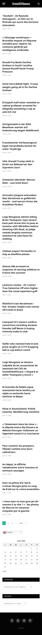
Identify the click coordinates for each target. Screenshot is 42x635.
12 (16, 556)
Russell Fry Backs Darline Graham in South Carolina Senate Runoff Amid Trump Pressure (18, 67)
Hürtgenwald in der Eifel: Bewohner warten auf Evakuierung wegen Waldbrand (20, 127)
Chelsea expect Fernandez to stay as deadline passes (19, 252)
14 (26, 556)
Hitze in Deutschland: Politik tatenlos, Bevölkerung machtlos (20, 410)
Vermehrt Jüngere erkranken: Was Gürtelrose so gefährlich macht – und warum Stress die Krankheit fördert (19, 200)
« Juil (4, 571)
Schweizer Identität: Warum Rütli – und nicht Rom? (18, 181)
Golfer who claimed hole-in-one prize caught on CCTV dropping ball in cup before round (20, 346)
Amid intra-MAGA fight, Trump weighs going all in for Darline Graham (20, 87)
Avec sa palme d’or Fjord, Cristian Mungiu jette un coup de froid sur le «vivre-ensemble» (21, 486)
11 (10, 556)
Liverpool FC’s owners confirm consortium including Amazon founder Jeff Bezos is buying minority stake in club (19, 326)
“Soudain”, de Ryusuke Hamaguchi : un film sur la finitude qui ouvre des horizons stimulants (20, 20)
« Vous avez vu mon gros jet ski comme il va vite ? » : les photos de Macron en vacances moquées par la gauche (20, 506)
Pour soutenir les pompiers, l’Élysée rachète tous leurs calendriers (18, 449)
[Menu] (3, 3)
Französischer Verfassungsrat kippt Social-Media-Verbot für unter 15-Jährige (19, 145)
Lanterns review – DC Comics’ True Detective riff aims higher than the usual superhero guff (20, 288)
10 (5, 556)
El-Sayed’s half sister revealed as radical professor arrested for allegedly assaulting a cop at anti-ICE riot (21, 107)
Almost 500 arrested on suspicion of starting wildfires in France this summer (21, 269)
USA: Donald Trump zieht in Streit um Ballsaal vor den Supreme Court (18, 164)
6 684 (21, 523)
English (9, 532)
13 (21, 556)
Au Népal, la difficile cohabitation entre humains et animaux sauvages (20, 467)
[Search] (38, 3)
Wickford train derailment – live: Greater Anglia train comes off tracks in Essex (20, 306)
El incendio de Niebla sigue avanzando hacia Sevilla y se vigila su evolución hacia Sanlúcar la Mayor (18, 391)
